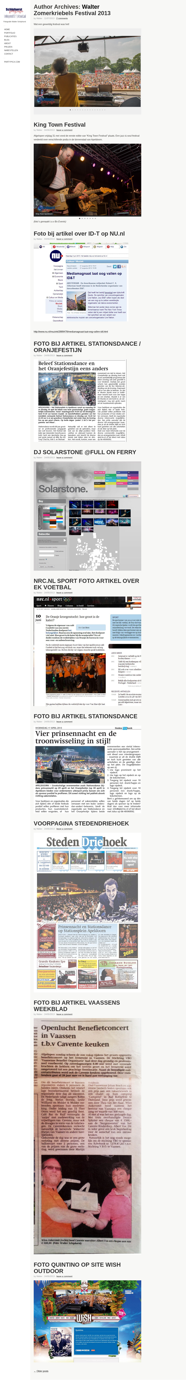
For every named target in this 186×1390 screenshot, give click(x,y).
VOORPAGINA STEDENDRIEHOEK (81, 823)
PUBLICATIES (10, 36)
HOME (7, 29)
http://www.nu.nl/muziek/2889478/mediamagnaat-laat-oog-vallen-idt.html (71, 331)
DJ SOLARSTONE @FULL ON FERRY (85, 452)
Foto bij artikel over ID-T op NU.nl (79, 233)
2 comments (62, 18)
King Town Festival (60, 124)
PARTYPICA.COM (12, 62)
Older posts (41, 1371)
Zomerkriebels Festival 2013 (72, 13)
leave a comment (64, 130)
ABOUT (7, 43)
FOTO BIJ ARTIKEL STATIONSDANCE (85, 716)
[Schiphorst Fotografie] (15, 13)
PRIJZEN (8, 47)
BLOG (6, 40)
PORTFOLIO (9, 33)
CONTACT (8, 54)
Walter (91, 6)
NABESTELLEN (11, 50)
